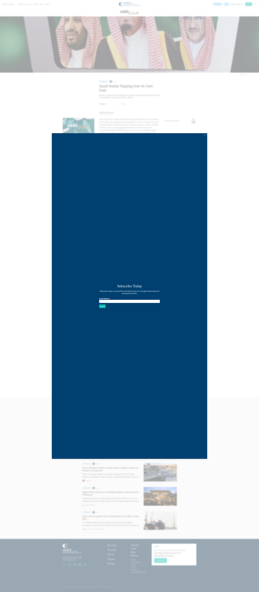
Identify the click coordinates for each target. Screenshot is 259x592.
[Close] (205, 135)
